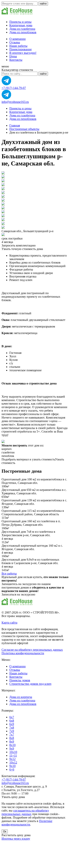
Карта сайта (9, 622)
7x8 (11, 727)
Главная (14, 125)
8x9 (11, 741)
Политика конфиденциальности (23, 653)
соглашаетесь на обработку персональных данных (25, 812)
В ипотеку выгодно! (22, 52)
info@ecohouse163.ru (15, 101)
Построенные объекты (24, 129)
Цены (13, 56)
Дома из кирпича (20, 697)
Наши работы (18, 45)
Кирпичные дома (20, 25)
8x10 (12, 745)
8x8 (11, 738)
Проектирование (20, 49)
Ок (4, 831)
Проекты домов (19, 680)
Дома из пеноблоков (22, 32)
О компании (17, 39)
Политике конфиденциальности (27, 822)
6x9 (11, 724)
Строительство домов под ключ (30, 683)
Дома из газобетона (22, 28)
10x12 (13, 762)
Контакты (15, 59)
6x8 (11, 720)
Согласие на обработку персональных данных (32, 649)
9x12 (12, 759)
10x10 (13, 752)
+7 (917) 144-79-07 (14, 88)
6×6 (11, 769)
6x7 (11, 717)
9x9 (11, 748)
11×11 (13, 755)
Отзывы (14, 42)
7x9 (11, 731)
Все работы (9, 573)
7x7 (11, 734)
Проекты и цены (20, 21)
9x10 (12, 766)
